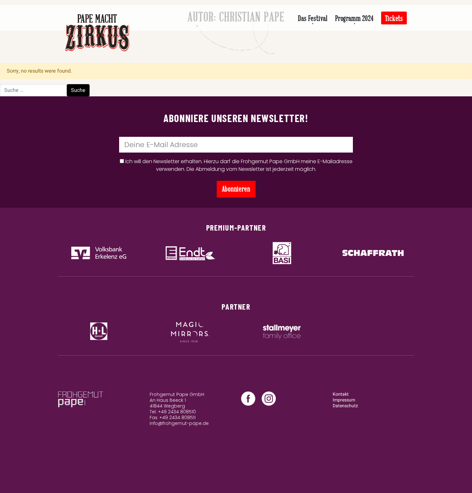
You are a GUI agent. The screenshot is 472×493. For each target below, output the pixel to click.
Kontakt (341, 394)
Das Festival (313, 18)
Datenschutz (345, 405)
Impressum (344, 400)
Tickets (394, 18)
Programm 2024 (354, 18)
